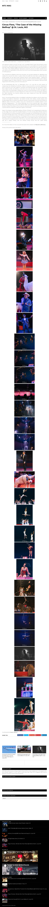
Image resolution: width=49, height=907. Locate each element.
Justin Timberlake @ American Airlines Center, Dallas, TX (20, 828)
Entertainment (23, 18)
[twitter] (42, 1)
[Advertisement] (25, 13)
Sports (16, 18)
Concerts (9, 18)
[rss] (38, 1)
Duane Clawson (10, 32)
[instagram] (44, 1)
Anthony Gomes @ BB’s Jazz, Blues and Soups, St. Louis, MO (21, 833)
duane (6, 21)
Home (4, 18)
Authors (31, 18)
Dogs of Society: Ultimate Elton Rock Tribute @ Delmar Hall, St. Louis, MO (24, 843)
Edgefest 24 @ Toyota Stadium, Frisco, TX (17, 883)
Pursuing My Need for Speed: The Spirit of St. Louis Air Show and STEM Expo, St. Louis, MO (8, 756)
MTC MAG (6, 6)
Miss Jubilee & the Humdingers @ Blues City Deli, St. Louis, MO (22, 878)
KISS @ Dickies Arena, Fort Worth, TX (16, 838)
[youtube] (46, 1)
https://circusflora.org (40, 124)
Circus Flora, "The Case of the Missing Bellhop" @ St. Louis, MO (39, 755)
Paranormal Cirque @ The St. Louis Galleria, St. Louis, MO (23, 755)
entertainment (12, 21)
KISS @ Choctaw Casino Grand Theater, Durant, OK (19, 823)
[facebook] (40, 1)
